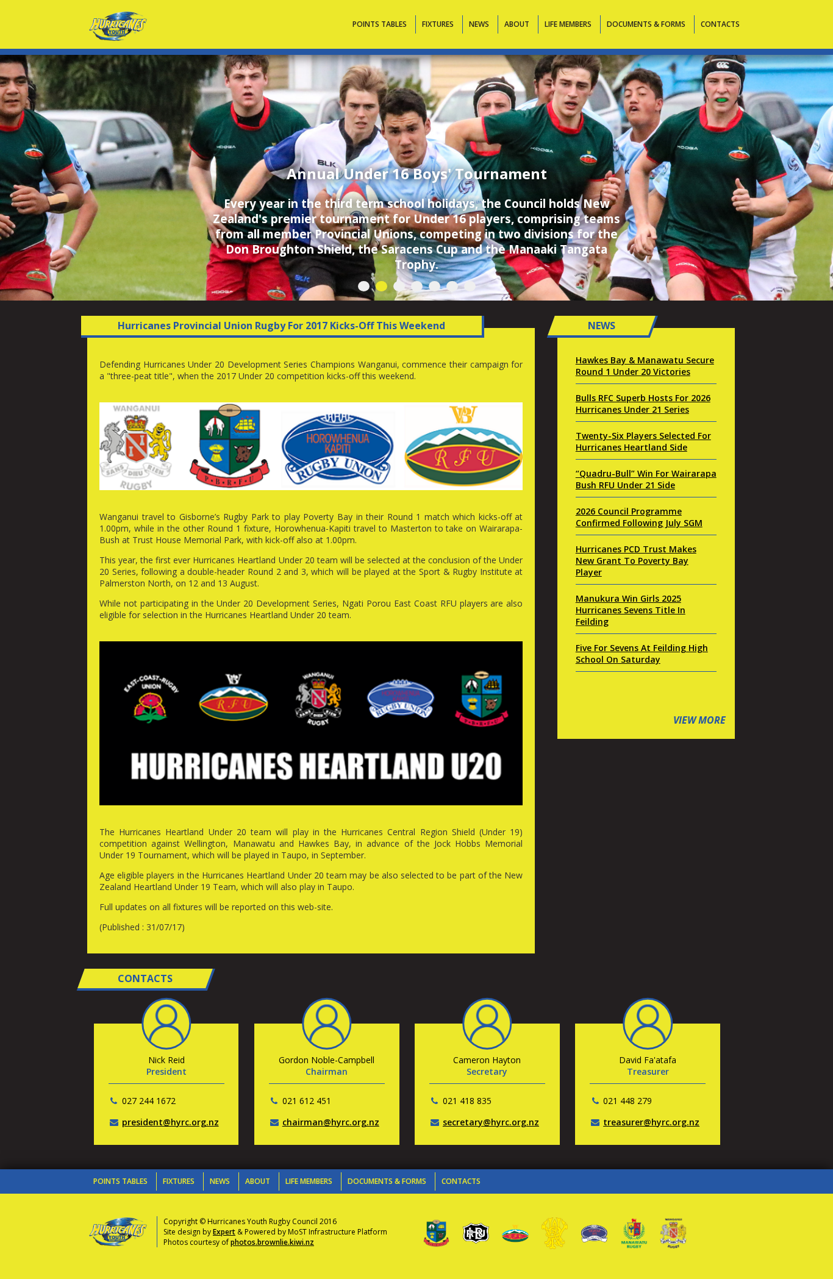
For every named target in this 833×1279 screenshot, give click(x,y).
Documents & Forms (646, 24)
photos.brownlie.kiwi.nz (272, 1242)
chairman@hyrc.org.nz (330, 1122)
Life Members (568, 24)
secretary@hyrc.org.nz (491, 1122)
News (479, 24)
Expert (224, 1232)
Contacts (720, 24)
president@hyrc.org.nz (170, 1122)
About (516, 24)
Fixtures (438, 24)
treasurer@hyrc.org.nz (651, 1122)
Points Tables (379, 24)
